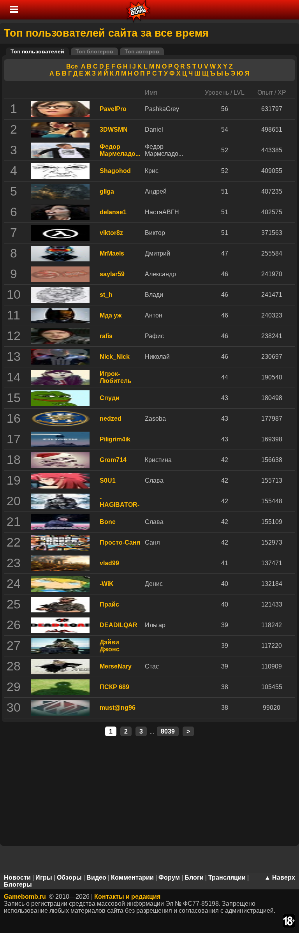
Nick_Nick (115, 356)
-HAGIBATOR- (119, 501)
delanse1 (113, 212)
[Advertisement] (149, 789)
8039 (168, 731)
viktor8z (111, 232)
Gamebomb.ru (25, 896)
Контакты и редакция (127, 896)
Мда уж (110, 315)
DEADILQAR (118, 625)
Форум (169, 877)
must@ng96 (117, 707)
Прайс (109, 604)
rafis (106, 336)
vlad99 (109, 563)
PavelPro (113, 109)
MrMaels (112, 253)
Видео (96, 877)
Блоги (194, 877)
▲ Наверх (279, 877)
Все (72, 66)
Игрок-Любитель (116, 377)
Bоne (108, 522)
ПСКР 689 (114, 687)
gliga (107, 191)
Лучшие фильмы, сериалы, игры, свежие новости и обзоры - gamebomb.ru (138, 9)
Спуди (110, 398)
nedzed (110, 418)
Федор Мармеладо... (120, 150)
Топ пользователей (37, 51)
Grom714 (113, 460)
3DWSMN (114, 129)
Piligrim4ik (115, 439)
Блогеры (18, 884)
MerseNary (116, 666)
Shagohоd (115, 171)
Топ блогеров (94, 51)
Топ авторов (142, 51)
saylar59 (112, 274)
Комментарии (132, 877)
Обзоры (69, 877)
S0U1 (108, 480)
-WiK (107, 583)
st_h (106, 294)
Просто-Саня (120, 542)
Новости (17, 877)
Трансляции (227, 877)
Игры (43, 877)
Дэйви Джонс (110, 646)
